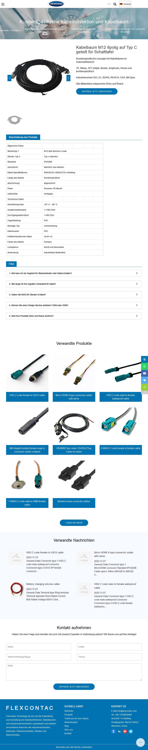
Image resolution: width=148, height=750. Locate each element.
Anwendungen (71, 722)
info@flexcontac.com (127, 711)
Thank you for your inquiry (76, 718)
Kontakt (67, 733)
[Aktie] (144, 387)
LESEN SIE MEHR (74, 523)
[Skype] (144, 359)
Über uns (68, 730)
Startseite (4, 30)
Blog (66, 726)
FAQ (11, 264)
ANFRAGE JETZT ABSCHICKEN (97, 91)
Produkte (15, 30)
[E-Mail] (144, 373)
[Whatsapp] (144, 366)
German (127, 4)
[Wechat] (144, 380)
